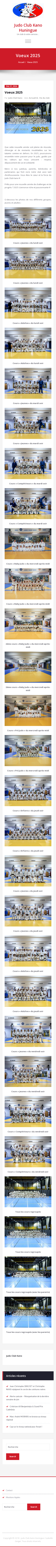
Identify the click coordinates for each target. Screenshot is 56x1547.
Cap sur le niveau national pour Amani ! (26, 1427)
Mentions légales (13, 1497)
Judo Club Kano (15, 98)
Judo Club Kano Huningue (28, 27)
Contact (9, 1490)
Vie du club (44, 98)
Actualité (33, 98)
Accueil (21, 62)
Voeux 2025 (32, 62)
